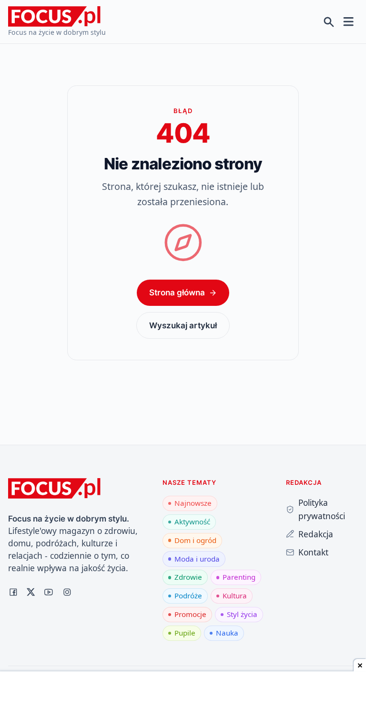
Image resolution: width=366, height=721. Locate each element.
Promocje (190, 614)
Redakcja (315, 534)
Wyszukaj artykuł (183, 325)
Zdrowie (188, 577)
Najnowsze (193, 503)
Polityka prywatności (321, 509)
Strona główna (177, 292)
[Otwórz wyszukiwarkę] (329, 21)
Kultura (235, 595)
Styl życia (242, 614)
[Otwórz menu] (348, 21)
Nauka (227, 632)
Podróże (188, 595)
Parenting (239, 577)
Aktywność (192, 521)
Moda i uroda (197, 559)
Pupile (184, 632)
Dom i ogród (195, 540)
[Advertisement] (183, 697)
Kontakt (313, 552)
